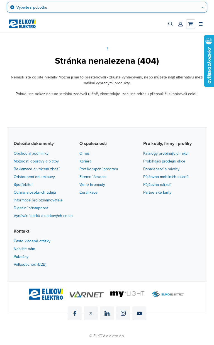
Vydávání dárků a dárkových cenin (43, 215)
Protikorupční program (98, 169)
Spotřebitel (23, 184)
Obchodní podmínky (31, 153)
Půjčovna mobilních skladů (166, 176)
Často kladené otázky (32, 241)
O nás (84, 153)
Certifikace (88, 192)
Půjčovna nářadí (157, 184)
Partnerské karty (157, 192)
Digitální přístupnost (31, 208)
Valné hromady (92, 184)
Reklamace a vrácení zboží (36, 169)
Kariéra (85, 161)
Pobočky (21, 256)
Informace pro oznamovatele (38, 200)
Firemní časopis (92, 176)
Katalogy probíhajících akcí (165, 153)
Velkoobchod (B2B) (30, 264)
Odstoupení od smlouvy (34, 176)
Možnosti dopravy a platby (36, 161)
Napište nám (24, 249)
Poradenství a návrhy (161, 169)
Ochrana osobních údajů (35, 192)
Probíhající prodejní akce (164, 161)
